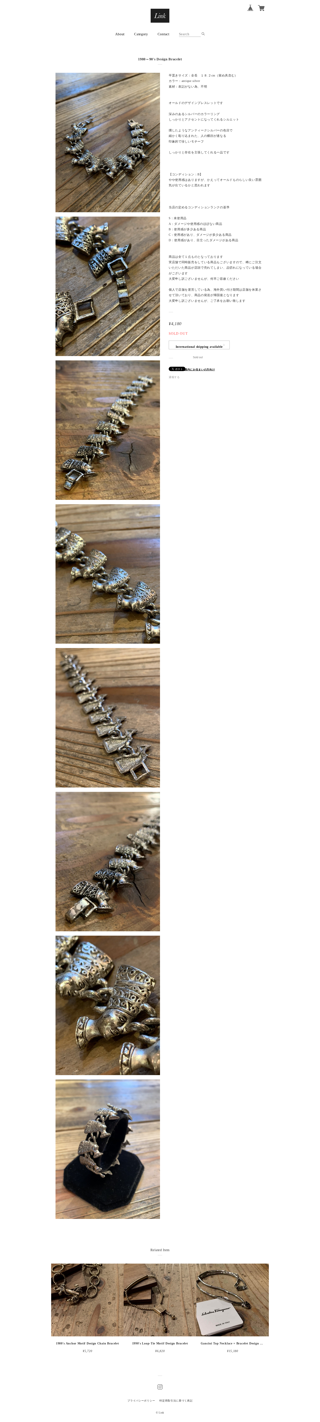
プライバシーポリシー (141, 1400)
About (120, 34)
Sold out (198, 357)
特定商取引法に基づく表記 (175, 1400)
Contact (163, 34)
